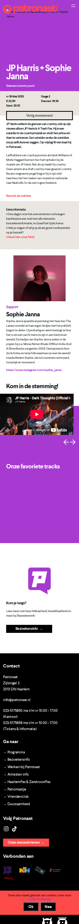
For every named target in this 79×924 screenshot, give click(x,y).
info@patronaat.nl (16, 699)
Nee (48, 906)
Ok (31, 906)
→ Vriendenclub (16, 796)
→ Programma (14, 752)
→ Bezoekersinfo (16, 759)
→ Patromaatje (14, 789)
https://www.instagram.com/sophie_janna (34, 370)
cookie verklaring (39, 899)
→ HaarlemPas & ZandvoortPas (26, 781)
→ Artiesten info (16, 774)
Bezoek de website (18, 196)
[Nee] (74, 903)
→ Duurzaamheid (16, 804)
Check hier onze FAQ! (20, 237)
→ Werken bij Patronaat (21, 766)
